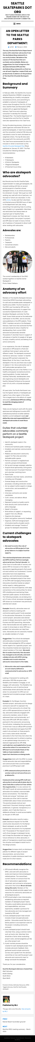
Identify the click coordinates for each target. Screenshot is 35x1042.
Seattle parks (22, 987)
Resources (22, 985)
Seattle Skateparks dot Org (17, 7)
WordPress (17, 1039)
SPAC (27, 985)
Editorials (16, 985)
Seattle (15, 987)
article (8, 200)
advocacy (10, 987)
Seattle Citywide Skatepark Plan (13, 146)
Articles (10, 985)
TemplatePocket (20, 1038)
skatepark (6, 989)
